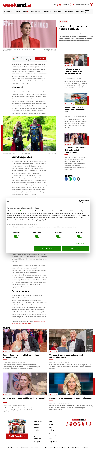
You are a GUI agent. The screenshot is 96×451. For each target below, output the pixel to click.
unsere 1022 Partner (20, 211)
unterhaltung (53, 436)
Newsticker (66, 4)
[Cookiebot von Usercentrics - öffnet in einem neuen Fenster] (80, 201)
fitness (36, 433)
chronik (36, 427)
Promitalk (64, 21)
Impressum (35, 448)
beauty (36, 424)
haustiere (37, 439)
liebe (50, 421)
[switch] (37, 236)
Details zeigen (80, 243)
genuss (36, 436)
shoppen (37, 442)
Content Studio (13, 448)
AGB (42, 448)
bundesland (35, 11)
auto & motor (39, 421)
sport (51, 433)
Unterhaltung (70, 104)
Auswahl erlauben (48, 249)
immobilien (80, 11)
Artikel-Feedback (81, 448)
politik (51, 424)
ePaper (63, 448)
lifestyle (7, 11)
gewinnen (47, 11)
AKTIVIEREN (40, 58)
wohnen (51, 439)
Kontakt (71, 448)
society (17, 11)
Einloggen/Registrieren (82, 4)
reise (50, 427)
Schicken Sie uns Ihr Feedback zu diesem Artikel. (28, 323)
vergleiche (69, 11)
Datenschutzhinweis (52, 448)
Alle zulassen (75, 249)
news (25, 11)
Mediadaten (25, 448)
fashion (36, 430)
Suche (54, 4)
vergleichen (53, 442)
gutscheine (58, 11)
